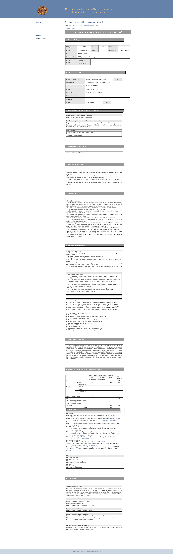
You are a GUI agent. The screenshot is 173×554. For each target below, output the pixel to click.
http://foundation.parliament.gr (74, 466)
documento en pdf (70, 28)
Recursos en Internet (44, 26)
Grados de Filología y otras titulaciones (94, 25)
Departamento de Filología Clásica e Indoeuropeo (87, 551)
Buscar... (38, 38)
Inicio (39, 29)
